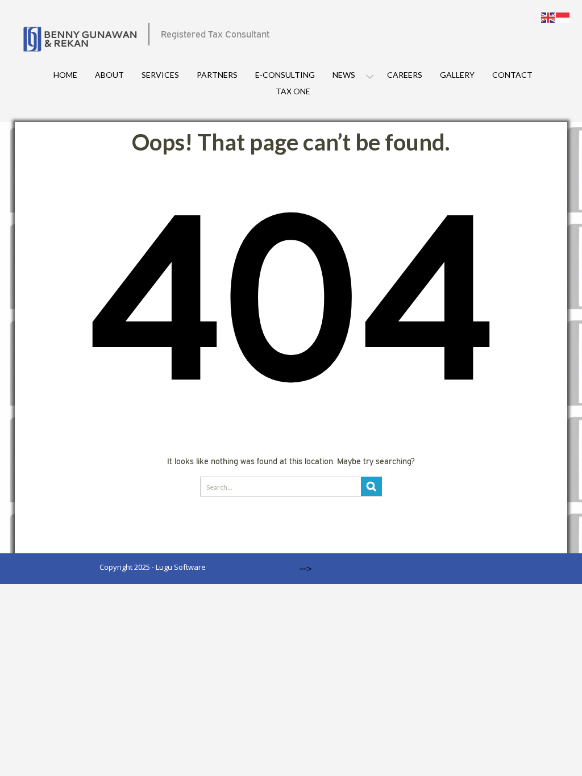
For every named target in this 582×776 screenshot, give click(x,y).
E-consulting (285, 75)
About (109, 75)
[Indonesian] (563, 16)
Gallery (457, 75)
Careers (404, 75)
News (343, 75)
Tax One (293, 91)
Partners (217, 75)
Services (160, 75)
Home (65, 75)
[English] (548, 16)
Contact (512, 75)
